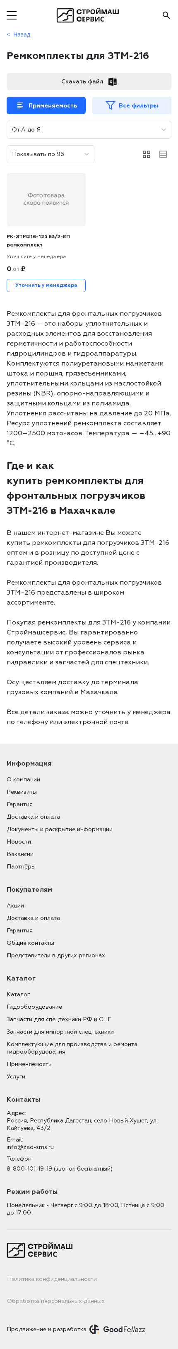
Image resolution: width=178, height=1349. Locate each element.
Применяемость (53, 105)
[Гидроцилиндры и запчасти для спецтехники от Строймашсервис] (89, 15)
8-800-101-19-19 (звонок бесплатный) (60, 1168)
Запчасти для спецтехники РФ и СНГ (59, 1019)
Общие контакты (30, 942)
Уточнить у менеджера (46, 285)
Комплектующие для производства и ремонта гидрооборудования (72, 1048)
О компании (23, 779)
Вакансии (20, 854)
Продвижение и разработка (47, 1329)
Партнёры (21, 866)
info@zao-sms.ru (30, 1147)
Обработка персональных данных (56, 1301)
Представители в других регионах (56, 955)
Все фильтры (138, 105)
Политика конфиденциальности (52, 1279)
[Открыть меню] (12, 15)
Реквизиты (22, 791)
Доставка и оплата (33, 816)
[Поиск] (166, 15)
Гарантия (20, 804)
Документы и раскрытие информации (60, 829)
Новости (19, 841)
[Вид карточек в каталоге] (146, 154)
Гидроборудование (34, 1006)
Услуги (16, 1076)
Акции (15, 905)
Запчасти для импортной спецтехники (60, 1031)
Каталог (18, 994)
